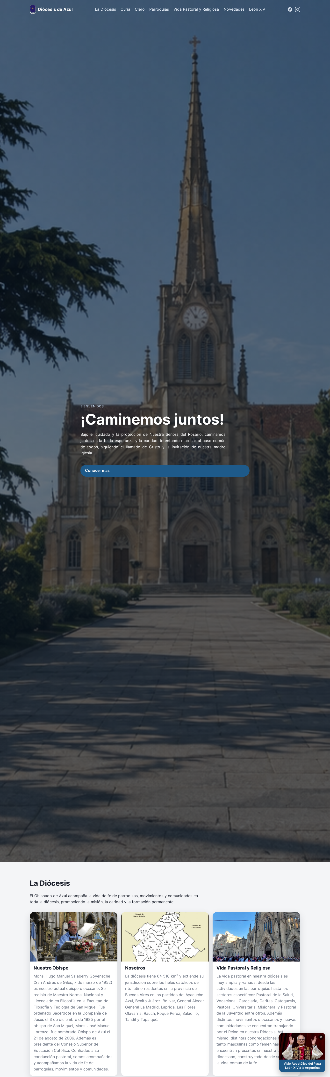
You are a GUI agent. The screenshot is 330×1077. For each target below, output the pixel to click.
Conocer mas (97, 470)
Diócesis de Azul (55, 9)
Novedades (234, 9)
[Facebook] (290, 9)
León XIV (257, 9)
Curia (125, 9)
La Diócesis (105, 9)
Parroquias (159, 9)
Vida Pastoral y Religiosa (196, 9)
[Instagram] (297, 9)
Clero (140, 9)
